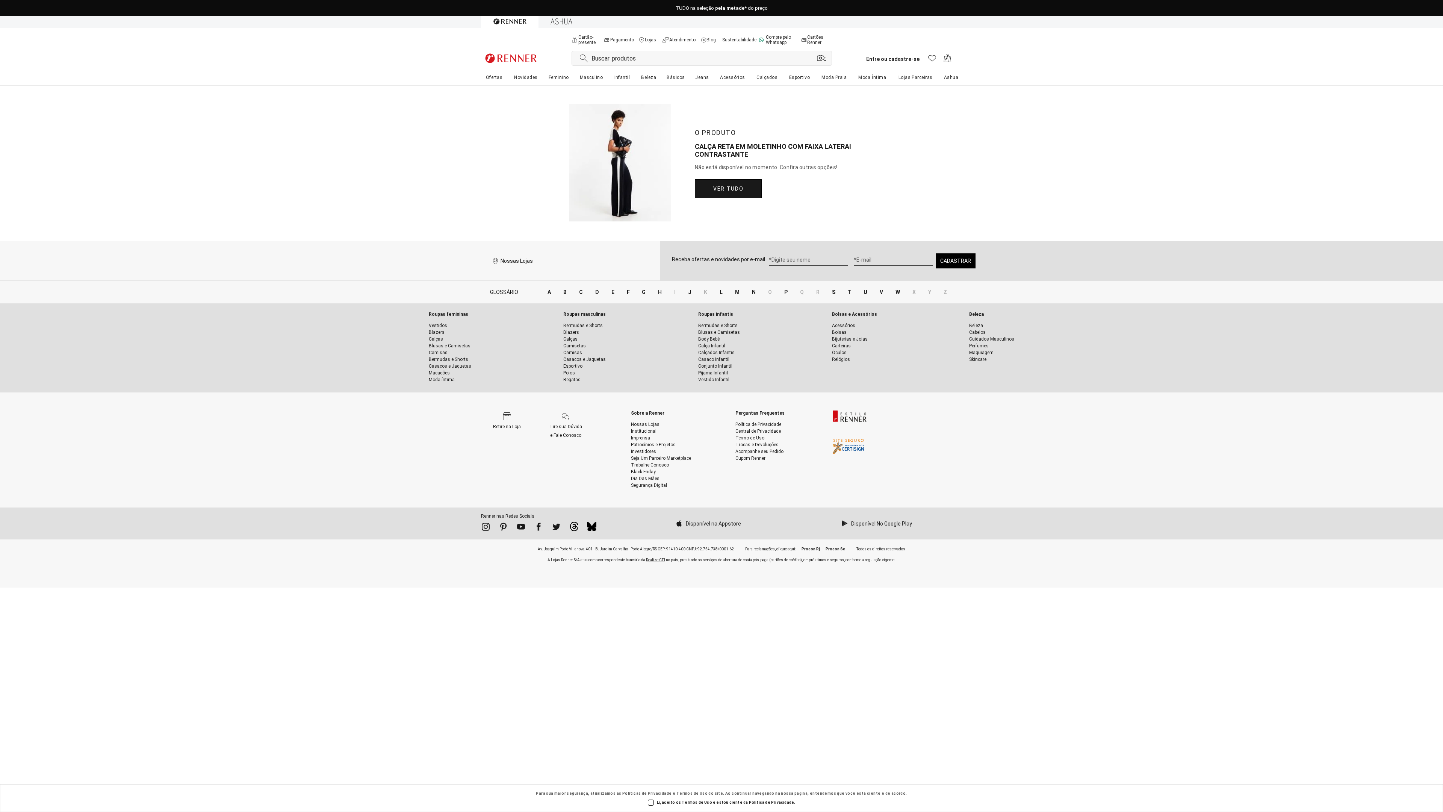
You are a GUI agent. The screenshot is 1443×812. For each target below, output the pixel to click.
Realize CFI (655, 560)
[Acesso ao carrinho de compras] (947, 60)
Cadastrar (955, 261)
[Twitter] (556, 528)
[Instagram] (485, 528)
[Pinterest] (503, 528)
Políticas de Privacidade (647, 793)
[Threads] (574, 528)
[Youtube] (521, 528)
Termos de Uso (692, 793)
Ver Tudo (728, 189)
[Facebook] (538, 528)
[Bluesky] (591, 528)
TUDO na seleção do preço (722, 8)
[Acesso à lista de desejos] (932, 60)
